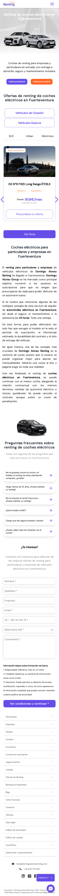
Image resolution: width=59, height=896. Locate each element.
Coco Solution (48, 892)
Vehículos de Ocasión (29, 113)
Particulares (11, 716)
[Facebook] (35, 876)
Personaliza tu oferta (29, 214)
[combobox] (7, 620)
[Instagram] (29, 876)
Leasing (9, 769)
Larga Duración (13, 762)
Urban (29, 136)
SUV (11, 136)
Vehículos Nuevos (17, 82)
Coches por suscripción (17, 754)
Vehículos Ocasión (41, 82)
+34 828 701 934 (32, 869)
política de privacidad (21, 694)
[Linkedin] (23, 876)
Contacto (10, 807)
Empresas (10, 724)
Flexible (9, 732)
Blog (8, 792)
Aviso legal (10, 822)
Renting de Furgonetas (16, 784)
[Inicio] (8, 4)
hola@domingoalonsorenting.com (31, 864)
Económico (11, 747)
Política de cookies (14, 837)
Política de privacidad (16, 830)
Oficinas (9, 815)
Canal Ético (11, 845)
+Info (41, 670)
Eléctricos (48, 136)
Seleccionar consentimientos (19, 852)
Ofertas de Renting (14, 777)
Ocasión (9, 739)
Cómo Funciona (13, 799)
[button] (29, 475)
